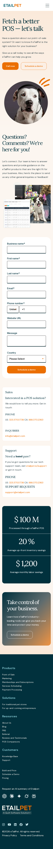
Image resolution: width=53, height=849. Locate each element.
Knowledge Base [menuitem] (10, 756)
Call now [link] (10, 66)
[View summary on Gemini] (19, 796)
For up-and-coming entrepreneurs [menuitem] (19, 708)
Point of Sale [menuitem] (8, 674)
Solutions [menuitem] (8, 698)
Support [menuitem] (6, 760)
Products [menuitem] (8, 668)
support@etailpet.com (17, 492)
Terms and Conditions (32, 835)
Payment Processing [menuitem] (12, 689)
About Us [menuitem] (6, 723)
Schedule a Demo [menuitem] (10, 774)
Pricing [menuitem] (5, 778)
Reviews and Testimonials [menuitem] (14, 738)
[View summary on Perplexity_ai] (34, 796)
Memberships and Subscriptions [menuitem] (18, 682)
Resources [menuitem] (9, 716)
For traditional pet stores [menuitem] (14, 704)
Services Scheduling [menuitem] (11, 686)
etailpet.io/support (36, 465)
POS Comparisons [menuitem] (11, 741)
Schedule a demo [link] (34, 66)
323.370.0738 (16, 419)
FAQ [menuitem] (4, 730)
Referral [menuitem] (6, 734)
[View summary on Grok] (26, 796)
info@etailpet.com (15, 435)
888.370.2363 (36, 419)
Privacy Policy (9, 835)
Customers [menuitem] (10, 750)
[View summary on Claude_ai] (12, 796)
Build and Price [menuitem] (9, 770)
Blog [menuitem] (4, 726)
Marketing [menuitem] (7, 678)
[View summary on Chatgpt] (4, 796)
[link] (12, 5)
